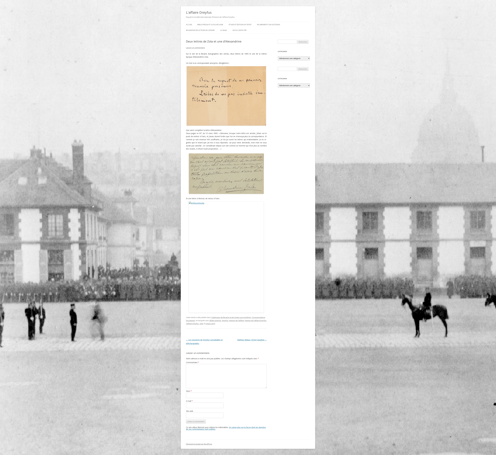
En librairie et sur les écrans (268, 24)
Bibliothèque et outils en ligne (210, 24)
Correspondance (258, 317)
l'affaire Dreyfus (192, 323)
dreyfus (225, 320)
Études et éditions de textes (240, 24)
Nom (189, 391)
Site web (189, 411)
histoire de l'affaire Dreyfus (255, 320)
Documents (190, 320)
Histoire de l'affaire (236, 320)
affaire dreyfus (215, 320)
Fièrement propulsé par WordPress (199, 444)
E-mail (189, 401)
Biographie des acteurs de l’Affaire (200, 30)
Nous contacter (239, 30)
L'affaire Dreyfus (199, 12)
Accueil (189, 24)
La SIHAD (223, 30)
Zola (201, 323)
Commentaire (192, 362)
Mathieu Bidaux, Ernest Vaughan (252, 340)
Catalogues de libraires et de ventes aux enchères (231, 317)
